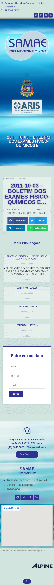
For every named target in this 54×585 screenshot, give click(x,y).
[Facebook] (36, 15)
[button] (27, 75)
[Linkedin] (46, 15)
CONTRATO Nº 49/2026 (27, 307)
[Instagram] (41, 15)
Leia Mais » (27, 280)
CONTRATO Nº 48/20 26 (27, 325)
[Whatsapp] (50, 15)
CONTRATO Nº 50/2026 (27, 288)
